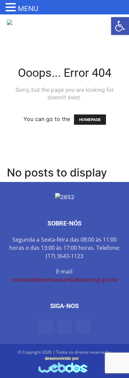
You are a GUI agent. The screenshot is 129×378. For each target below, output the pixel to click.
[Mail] (46, 326)
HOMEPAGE (90, 119)
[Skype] (65, 326)
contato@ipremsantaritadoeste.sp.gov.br (64, 279)
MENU (28, 8)
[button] (120, 26)
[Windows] (83, 326)
